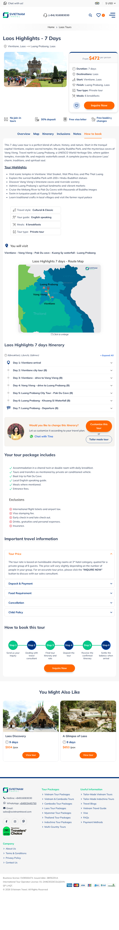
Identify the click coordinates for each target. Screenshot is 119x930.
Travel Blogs (89, 803)
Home (51, 27)
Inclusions (63, 134)
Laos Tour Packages (55, 808)
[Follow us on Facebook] (6, 821)
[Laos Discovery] (31, 716)
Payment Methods (93, 822)
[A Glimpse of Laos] (88, 716)
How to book (93, 134)
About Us (11, 848)
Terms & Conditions (16, 853)
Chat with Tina (44, 436)
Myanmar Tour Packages (57, 812)
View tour (31, 755)
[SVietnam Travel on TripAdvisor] (97, 3)
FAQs (86, 817)
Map (36, 134)
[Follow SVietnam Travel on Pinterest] (23, 821)
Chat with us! (15, 3)
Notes (77, 134)
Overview (23, 134)
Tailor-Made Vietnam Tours (97, 794)
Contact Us (11, 862)
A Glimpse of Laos (75, 736)
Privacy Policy (13, 857)
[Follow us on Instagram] (14, 821)
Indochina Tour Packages (58, 822)
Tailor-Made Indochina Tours (98, 799)
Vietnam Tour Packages (57, 794)
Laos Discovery (15, 736)
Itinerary (48, 134)
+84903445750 (28, 803)
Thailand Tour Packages (57, 817)
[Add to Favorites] (76, 105)
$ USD (110, 3)
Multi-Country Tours (55, 826)
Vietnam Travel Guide (94, 808)
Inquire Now (99, 105)
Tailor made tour (98, 439)
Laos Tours (65, 27)
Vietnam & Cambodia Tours (59, 799)
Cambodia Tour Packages (58, 803)
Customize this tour (99, 426)
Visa (85, 812)
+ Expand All (107, 355)
